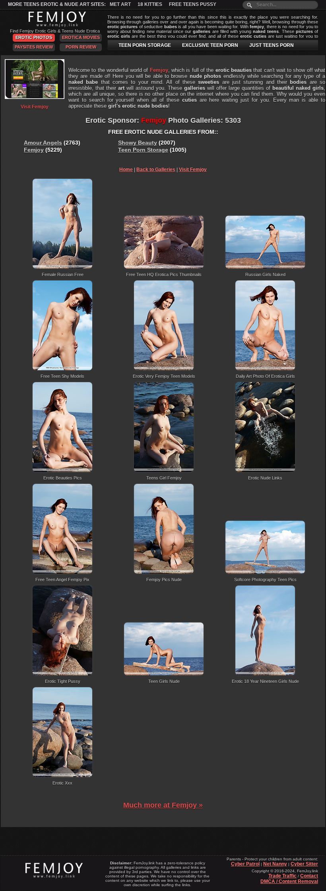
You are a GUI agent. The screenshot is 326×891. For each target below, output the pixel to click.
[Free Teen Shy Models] (62, 369)
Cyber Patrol (245, 864)
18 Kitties (150, 4)
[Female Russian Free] (62, 268)
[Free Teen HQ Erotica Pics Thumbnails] (163, 268)
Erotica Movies (81, 37)
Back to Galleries (155, 169)
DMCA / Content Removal (289, 881)
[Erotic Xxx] (62, 776)
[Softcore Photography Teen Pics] (265, 573)
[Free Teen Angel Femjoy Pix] (62, 573)
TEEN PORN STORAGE (144, 45)
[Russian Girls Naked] (265, 268)
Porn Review (81, 46)
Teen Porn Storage (143, 150)
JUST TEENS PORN (271, 45)
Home (126, 169)
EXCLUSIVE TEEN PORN (210, 45)
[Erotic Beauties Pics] (62, 471)
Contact (309, 876)
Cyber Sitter (304, 864)
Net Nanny (275, 864)
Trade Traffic (282, 876)
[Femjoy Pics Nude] (163, 573)
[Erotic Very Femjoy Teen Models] (163, 369)
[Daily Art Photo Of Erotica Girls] (265, 369)
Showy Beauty (137, 142)
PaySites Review (34, 46)
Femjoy (34, 150)
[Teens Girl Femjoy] (163, 471)
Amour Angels (43, 142)
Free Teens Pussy (192, 4)
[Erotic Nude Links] (265, 471)
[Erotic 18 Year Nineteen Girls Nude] (265, 674)
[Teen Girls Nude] (163, 674)
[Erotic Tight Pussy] (62, 674)
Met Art (120, 4)
